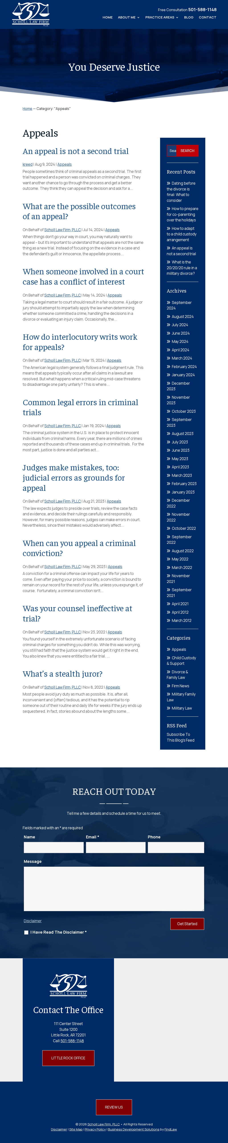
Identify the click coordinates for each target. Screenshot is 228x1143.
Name (29, 837)
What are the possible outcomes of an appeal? (79, 210)
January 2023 (183, 492)
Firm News (180, 685)
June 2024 (181, 333)
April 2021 (180, 603)
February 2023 (184, 483)
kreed (28, 164)
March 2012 (181, 620)
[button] (223, 1110)
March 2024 (182, 358)
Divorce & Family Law (177, 674)
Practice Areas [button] (159, 18)
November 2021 (178, 578)
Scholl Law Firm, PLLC (62, 229)
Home (108, 18)
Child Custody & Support (181, 660)
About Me (127, 18)
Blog (188, 18)
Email (92, 837)
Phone (154, 837)
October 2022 (184, 528)
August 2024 (183, 316)
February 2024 (184, 366)
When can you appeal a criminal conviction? (79, 547)
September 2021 (179, 592)
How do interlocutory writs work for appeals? (80, 341)
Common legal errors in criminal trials (80, 406)
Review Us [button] (114, 1107)
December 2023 (178, 386)
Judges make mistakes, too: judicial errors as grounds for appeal (74, 476)
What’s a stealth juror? (62, 673)
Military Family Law (181, 697)
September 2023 (179, 422)
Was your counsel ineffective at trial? (77, 612)
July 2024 (180, 324)
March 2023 (182, 475)
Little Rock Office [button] (68, 1058)
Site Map (76, 1129)
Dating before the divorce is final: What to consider (181, 192)
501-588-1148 (202, 9)
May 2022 (180, 559)
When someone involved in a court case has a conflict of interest (83, 275)
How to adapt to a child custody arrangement (182, 234)
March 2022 (182, 567)
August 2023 (182, 433)
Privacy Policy (95, 1129)
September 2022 (179, 539)
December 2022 (178, 503)
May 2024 (180, 341)
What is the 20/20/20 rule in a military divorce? (182, 267)
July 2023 (180, 442)
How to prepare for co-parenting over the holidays (182, 214)
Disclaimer (33, 920)
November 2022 (178, 517)
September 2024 (179, 305)
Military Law (182, 708)
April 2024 (180, 349)
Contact (207, 18)
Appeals (64, 164)
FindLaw (171, 1129)
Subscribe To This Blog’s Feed (180, 737)
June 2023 (180, 450)
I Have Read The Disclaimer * (59, 932)
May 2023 (180, 458)
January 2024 (183, 374)
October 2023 (184, 411)
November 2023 (178, 400)
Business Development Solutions (133, 1129)
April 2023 (180, 466)
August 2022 (183, 550)
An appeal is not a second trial (76, 150)
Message (33, 861)
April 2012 (180, 612)
